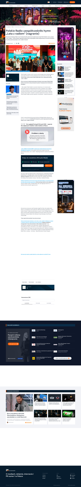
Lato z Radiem (38, 282)
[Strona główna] (10, 2)
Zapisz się (48, 165)
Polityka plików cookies (71, 485)
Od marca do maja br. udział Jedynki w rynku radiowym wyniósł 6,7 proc (35, 254)
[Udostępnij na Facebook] (17, 43)
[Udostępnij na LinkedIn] (18, 43)
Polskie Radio (24, 282)
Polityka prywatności (57, 485)
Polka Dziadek (31, 282)
